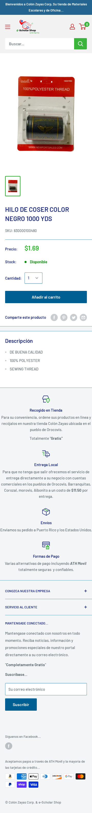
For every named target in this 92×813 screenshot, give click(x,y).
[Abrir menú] (7, 27)
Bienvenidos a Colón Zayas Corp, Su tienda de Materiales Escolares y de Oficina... (46, 7)
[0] (82, 27)
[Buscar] (80, 43)
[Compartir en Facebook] (54, 317)
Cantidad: (13, 278)
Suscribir (21, 704)
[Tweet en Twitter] (73, 317)
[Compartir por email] (83, 317)
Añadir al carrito (46, 296)
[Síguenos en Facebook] (8, 746)
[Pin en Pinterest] (63, 317)
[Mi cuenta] (72, 26)
